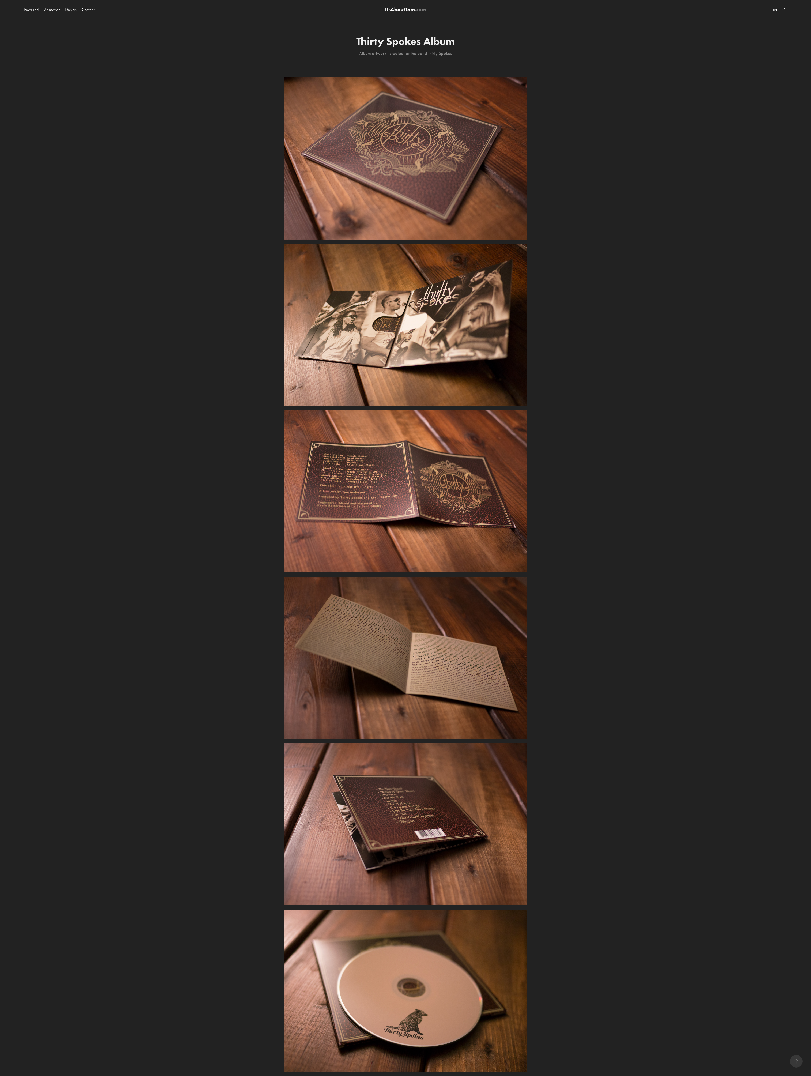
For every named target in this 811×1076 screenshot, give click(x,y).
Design (71, 9)
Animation (52, 9)
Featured (31, 9)
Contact (88, 9)
